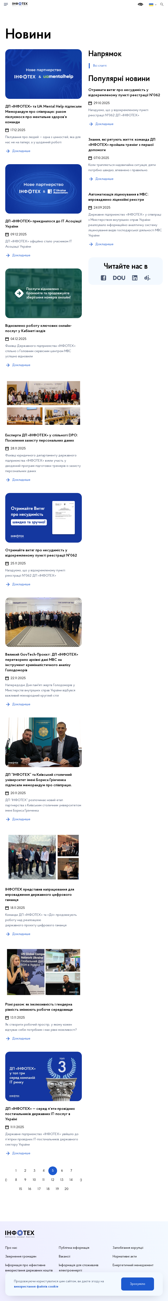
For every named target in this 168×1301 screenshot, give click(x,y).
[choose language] (153, 5)
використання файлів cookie (36, 1286)
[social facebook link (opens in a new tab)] (103, 278)
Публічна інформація (74, 1248)
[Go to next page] (81, 1180)
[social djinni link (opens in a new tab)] (147, 278)
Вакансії (64, 1256)
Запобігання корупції (128, 1248)
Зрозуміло (137, 1284)
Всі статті (100, 65)
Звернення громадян (20, 1256)
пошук (161, 4)
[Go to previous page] (6, 1180)
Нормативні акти (125, 1256)
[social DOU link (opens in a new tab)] (119, 278)
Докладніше (104, 124)
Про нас (11, 1248)
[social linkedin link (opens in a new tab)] (135, 278)
